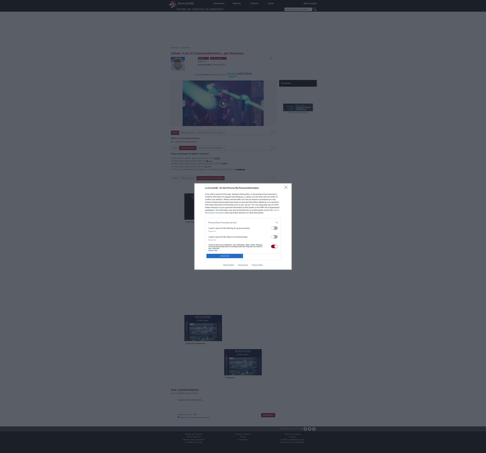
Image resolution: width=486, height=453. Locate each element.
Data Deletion (228, 265)
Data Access (243, 265)
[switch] (274, 228)
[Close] (286, 188)
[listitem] (243, 222)
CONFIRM (224, 256)
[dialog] (243, 226)
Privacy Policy (257, 265)
